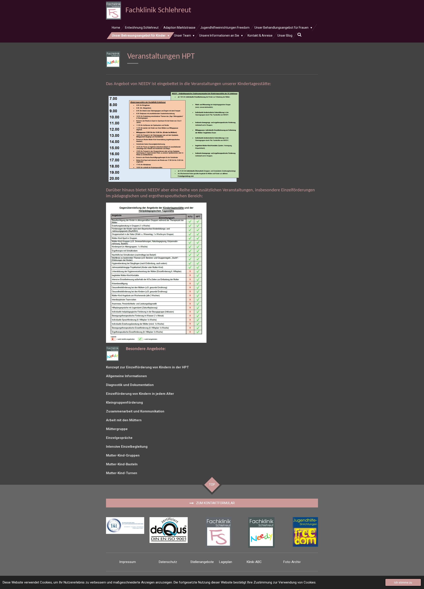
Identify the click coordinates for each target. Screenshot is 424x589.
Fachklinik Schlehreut (158, 10)
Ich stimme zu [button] (403, 582)
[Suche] (299, 34)
